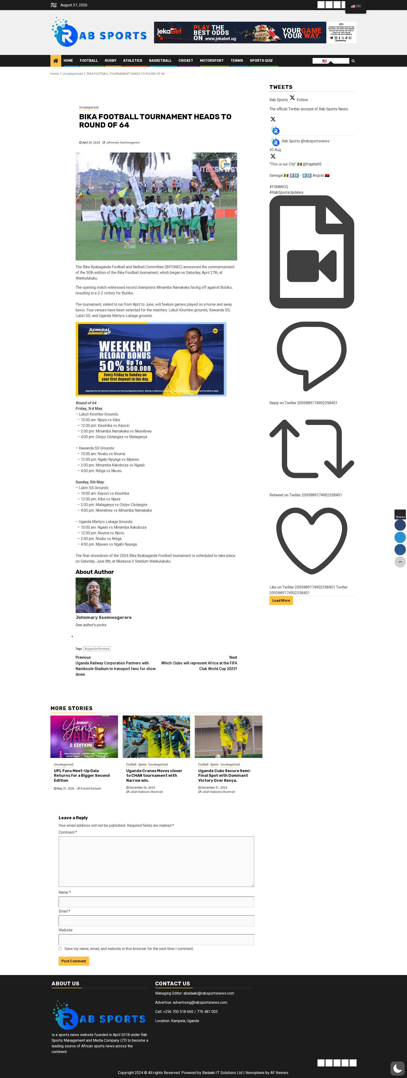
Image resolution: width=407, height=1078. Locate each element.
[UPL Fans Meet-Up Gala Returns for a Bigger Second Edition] (84, 737)
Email (64, 911)
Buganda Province (97, 648)
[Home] (55, 61)
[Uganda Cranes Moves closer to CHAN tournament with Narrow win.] (156, 737)
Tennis (237, 61)
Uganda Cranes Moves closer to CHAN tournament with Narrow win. (154, 776)
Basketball (160, 61)
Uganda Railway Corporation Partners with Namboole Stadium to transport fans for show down (116, 666)
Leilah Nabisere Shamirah (146, 792)
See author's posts (91, 625)
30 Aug (275, 150)
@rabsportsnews (315, 141)
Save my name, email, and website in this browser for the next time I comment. (129, 948)
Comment (68, 832)
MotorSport (212, 61)
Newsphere (255, 1072)
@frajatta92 (312, 164)
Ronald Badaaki (91, 788)
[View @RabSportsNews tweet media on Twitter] (311, 307)
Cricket (186, 61)
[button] (398, 1069)
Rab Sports (291, 141)
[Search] (353, 60)
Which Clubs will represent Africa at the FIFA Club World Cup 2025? (199, 663)
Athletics (132, 61)
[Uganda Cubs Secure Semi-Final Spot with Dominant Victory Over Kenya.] (228, 737)
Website (66, 930)
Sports (142, 764)
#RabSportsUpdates (286, 192)
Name (65, 892)
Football (89, 61)
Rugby (110, 61)
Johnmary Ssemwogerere (123, 142)
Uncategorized (88, 107)
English (333, 60)
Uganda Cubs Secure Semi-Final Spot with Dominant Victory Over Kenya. (224, 776)
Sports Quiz (261, 61)
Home (68, 61)
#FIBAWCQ (278, 187)
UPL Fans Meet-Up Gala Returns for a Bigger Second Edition (82, 776)
